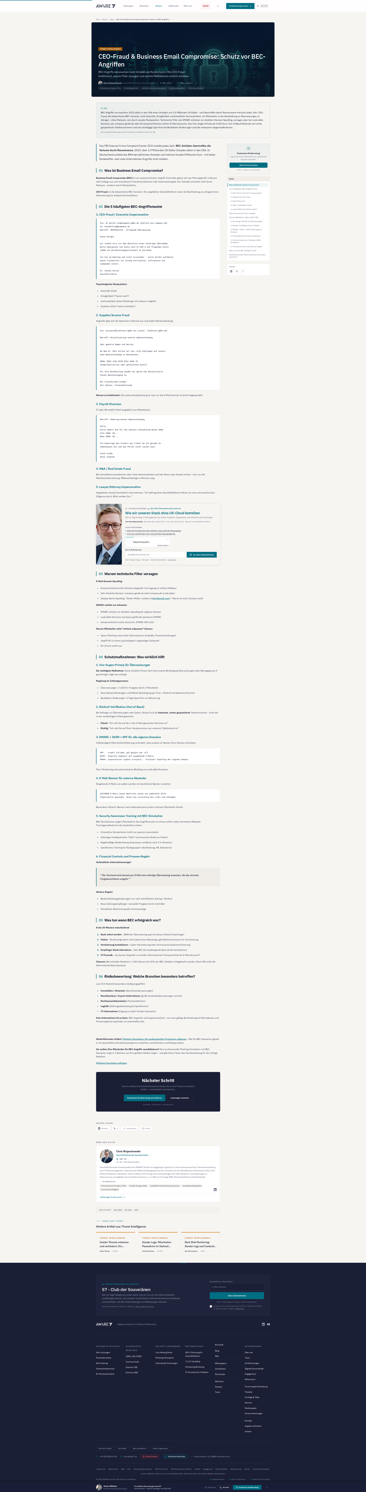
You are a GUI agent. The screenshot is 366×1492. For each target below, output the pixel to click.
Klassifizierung (235, 1469)
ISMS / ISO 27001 (134, 1356)
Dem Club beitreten (237, 1295)
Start (98, 19)
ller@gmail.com (161, 598)
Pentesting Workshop (194, 1367)
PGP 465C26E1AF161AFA (129, 1162)
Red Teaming (102, 1363)
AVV (128, 1469)
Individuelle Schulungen (167, 1363)
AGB (122, 1469)
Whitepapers (220, 1363)
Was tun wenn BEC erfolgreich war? (242, 250)
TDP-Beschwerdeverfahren (181, 1469)
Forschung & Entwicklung (256, 1386)
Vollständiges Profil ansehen (111, 1197)
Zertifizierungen (252, 1363)
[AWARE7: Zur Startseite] (106, 6)
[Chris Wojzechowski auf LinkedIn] (215, 1189)
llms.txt (247, 1469)
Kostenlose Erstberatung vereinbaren (144, 1098)
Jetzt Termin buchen (248, 165)
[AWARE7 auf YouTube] (268, 1324)
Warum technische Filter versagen (242, 213)
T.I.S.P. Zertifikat (192, 1361)
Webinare (219, 1381)
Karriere (248, 1402)
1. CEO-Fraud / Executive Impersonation (246, 193)
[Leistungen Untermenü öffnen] (135, 6)
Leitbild (197, 1469)
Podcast (218, 1387)
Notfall (206, 6)
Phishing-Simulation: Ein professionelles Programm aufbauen (154, 1039)
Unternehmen (253, 1346)
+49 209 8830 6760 (108, 1456)
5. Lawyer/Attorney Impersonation (244, 209)
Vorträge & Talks (252, 1397)
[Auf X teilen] (237, 271)
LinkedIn (104, 1128)
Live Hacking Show (164, 1352)
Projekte (248, 1392)
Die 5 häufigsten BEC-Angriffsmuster (243, 189)
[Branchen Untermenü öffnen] (151, 6)
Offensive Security (108, 1346)
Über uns (188, 6)
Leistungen (128, 6)
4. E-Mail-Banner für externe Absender (246, 236)
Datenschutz (172, 560)
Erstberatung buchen (238, 6)
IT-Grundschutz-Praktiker (196, 1372)
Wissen (158, 6)
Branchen (144, 6)
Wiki (217, 1356)
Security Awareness (168, 1346)
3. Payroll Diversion (238, 201)
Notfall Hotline (151, 1456)
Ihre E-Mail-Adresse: (133, 550)
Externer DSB (132, 1372)
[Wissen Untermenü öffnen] (164, 6)
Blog (112, 19)
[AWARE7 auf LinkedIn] (263, 1324)
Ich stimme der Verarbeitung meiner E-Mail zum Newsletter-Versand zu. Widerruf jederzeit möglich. (237, 1307)
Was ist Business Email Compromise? (244, 185)
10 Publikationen (109, 1181)
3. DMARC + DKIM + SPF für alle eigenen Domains (246, 230)
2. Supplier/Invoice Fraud (240, 197)
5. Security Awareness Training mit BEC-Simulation (246, 241)
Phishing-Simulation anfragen (111, 1063)
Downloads (220, 1374)
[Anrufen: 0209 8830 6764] (218, 6)
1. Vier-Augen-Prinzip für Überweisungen (246, 221)
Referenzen (174, 6)
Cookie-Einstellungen (261, 1469)
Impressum (101, 1469)
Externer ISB (131, 1367)
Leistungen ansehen (180, 1098)
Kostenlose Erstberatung (248, 1487)
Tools (217, 1392)
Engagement (250, 1374)
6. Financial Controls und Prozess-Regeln (246, 246)
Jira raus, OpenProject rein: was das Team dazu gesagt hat (151, 534)
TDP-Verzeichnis (161, 1469)
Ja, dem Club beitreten (203, 554)
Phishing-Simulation (165, 1357)
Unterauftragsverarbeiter (142, 1469)
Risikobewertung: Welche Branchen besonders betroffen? (247, 256)
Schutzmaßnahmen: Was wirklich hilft (243, 217)
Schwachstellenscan (105, 1368)
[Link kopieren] (242, 271)
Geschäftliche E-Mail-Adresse (221, 1281)
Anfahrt (248, 1431)
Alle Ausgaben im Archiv (144, 1306)
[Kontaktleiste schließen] (267, 1487)
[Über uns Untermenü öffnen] (194, 6)
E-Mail (147, 1128)
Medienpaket (250, 1408)
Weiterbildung (194, 1346)
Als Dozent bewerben (176, 1456)
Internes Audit (132, 1361)
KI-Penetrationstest (105, 1374)
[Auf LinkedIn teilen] (231, 271)
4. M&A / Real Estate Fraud (241, 205)
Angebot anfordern (253, 1426)
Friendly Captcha (163, 545)
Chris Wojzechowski (113, 83)
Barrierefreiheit (221, 1469)
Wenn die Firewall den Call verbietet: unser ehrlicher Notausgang (154, 531)
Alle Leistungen (103, 1352)
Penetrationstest (103, 1357)
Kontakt (248, 1420)
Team (247, 1357)
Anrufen (226, 1487)
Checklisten (220, 1368)
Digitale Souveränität (254, 1368)
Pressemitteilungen (253, 1413)
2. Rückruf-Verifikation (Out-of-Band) (245, 225)
